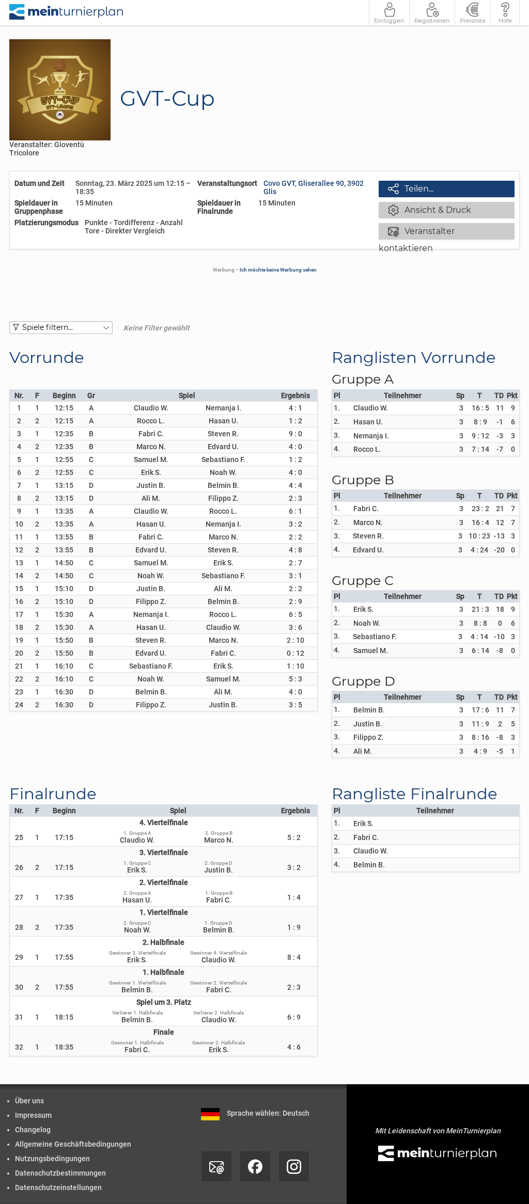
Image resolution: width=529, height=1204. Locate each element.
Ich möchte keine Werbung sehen (278, 270)
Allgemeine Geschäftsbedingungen (73, 1144)
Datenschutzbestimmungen (60, 1173)
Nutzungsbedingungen (52, 1158)
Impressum (33, 1115)
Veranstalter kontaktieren (417, 232)
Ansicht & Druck (429, 209)
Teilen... (410, 188)
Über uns (29, 1101)
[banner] (66, 12)
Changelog (33, 1130)
